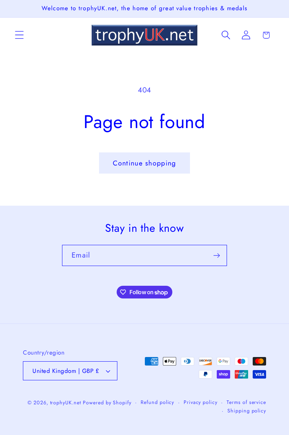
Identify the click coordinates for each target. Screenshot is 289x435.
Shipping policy (246, 410)
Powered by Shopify (107, 402)
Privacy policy (200, 402)
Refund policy (157, 402)
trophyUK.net (65, 402)
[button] (19, 35)
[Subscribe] (217, 255)
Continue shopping (144, 163)
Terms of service (246, 402)
